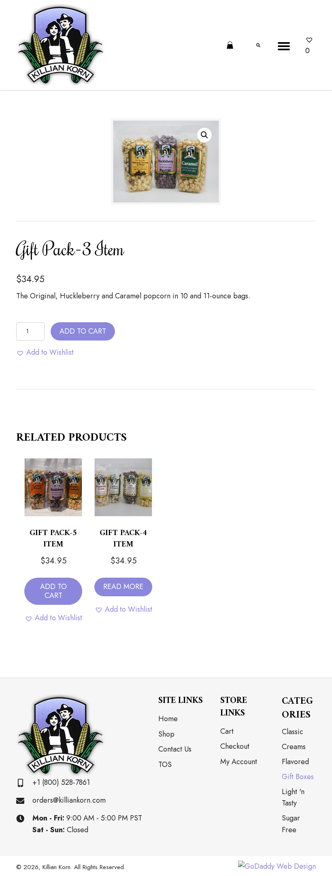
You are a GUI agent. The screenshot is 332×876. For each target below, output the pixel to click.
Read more (123, 586)
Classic (292, 731)
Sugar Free (291, 824)
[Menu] (284, 46)
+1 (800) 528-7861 (61, 782)
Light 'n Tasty (293, 797)
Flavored (295, 761)
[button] (204, 135)
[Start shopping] (231, 46)
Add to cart (83, 331)
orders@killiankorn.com (69, 800)
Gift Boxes (298, 776)
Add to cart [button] (53, 591)
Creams (294, 746)
